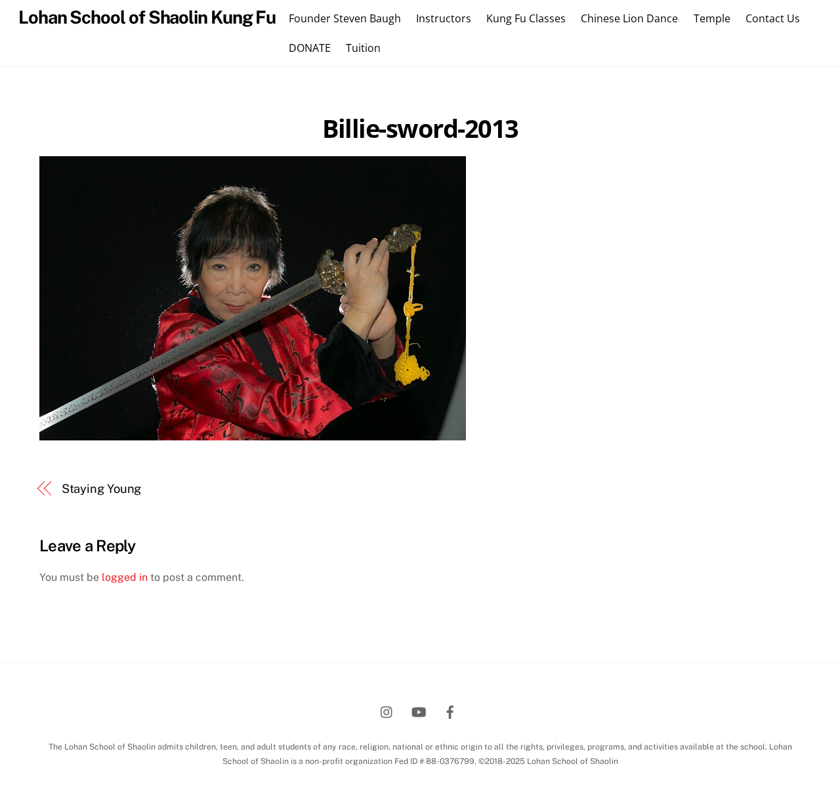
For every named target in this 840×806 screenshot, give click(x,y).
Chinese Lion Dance (629, 18)
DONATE (310, 48)
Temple (712, 18)
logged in (125, 577)
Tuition (363, 48)
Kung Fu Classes (526, 18)
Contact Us (773, 18)
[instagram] (387, 710)
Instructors (443, 18)
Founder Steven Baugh (345, 18)
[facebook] (450, 710)
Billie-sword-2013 (420, 128)
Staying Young (102, 489)
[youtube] (419, 710)
